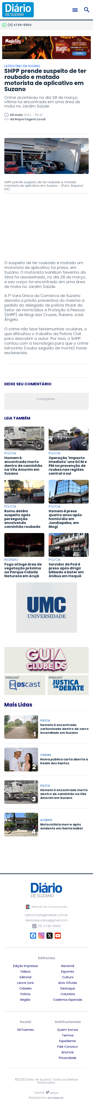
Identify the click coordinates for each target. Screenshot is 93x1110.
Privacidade (67, 1058)
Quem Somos (67, 1030)
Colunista (68, 994)
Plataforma (37, 1098)
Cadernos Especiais (67, 1000)
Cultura (67, 977)
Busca (87, 10)
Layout (39, 1093)
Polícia (25, 994)
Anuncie (67, 1052)
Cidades (25, 988)
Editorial (25, 977)
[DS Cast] (24, 685)
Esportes (67, 971)
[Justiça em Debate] (68, 685)
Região (25, 1000)
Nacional (67, 966)
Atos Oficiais (67, 983)
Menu (76, 10)
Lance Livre (25, 983)
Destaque (67, 988)
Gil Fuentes (25, 1030)
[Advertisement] (46, 225)
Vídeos (25, 971)
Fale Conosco (67, 1046)
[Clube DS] (46, 660)
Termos (68, 1035)
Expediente (67, 1041)
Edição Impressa (25, 966)
